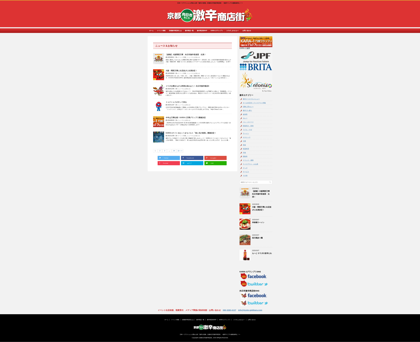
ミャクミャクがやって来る (176, 102)
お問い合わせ (246, 30)
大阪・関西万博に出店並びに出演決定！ (181, 71)
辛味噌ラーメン (258, 222)
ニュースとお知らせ (193, 57)
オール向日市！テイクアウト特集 (254, 103)
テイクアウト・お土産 (250, 164)
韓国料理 (246, 149)
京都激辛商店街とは (175, 30)
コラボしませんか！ (232, 30)
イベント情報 (161, 30)
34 (174, 151)
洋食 (244, 152)
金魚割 (245, 114)
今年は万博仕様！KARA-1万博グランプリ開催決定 (186, 117)
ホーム (151, 30)
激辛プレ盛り (247, 110)
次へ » (180, 151)
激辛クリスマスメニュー (251, 99)
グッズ (245, 168)
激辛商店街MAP (202, 30)
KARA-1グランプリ (217, 30)
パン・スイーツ (248, 122)
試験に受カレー (248, 107)
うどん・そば (247, 129)
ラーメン (246, 133)
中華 (244, 141)
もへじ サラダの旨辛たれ (262, 253)
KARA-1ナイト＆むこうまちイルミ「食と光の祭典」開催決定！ (191, 133)
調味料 (245, 156)
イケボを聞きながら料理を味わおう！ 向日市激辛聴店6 (187, 86)
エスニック (246, 137)
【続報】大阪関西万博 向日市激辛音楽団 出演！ (186, 54)
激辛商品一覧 (189, 30)
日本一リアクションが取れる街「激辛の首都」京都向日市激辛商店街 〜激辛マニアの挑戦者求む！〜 (210, 334)
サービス (246, 172)
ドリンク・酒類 (248, 160)
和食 (244, 145)
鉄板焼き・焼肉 (248, 126)
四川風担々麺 (257, 238)
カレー (245, 118)
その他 (245, 175)
